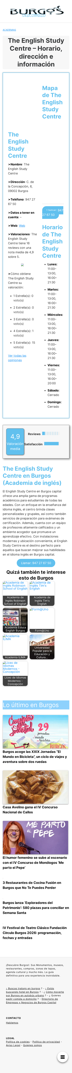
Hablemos (12, 1022)
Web (22, 225)
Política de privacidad (46, 1041)
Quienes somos (32, 1045)
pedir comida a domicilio (21, 998)
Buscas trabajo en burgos (23, 988)
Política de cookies (18, 1041)
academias (9, 29)
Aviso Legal (13, 1045)
